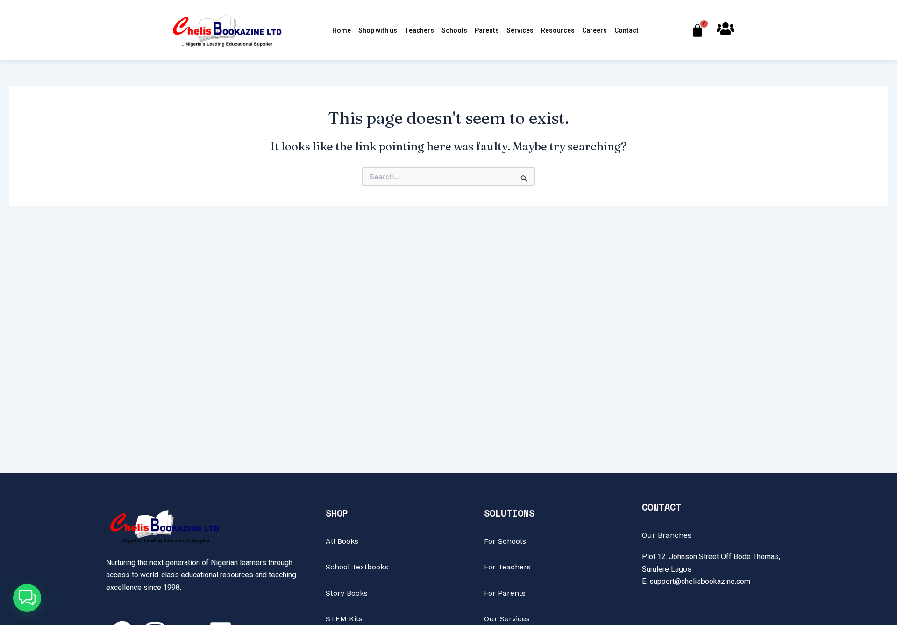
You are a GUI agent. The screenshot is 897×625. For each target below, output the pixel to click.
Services (520, 30)
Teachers (419, 30)
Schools (454, 30)
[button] (27, 598)
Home (341, 30)
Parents (487, 30)
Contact (626, 30)
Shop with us (377, 30)
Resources (558, 30)
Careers (594, 30)
